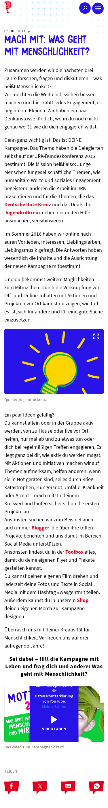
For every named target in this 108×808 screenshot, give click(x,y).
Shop (82, 600)
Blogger (40, 527)
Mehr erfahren (54, 706)
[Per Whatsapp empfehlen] (96, 792)
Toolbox (75, 551)
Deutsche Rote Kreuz (27, 204)
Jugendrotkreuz (23, 212)
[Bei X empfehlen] (47, 792)
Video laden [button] (54, 728)
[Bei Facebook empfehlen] (18, 792)
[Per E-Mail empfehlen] (75, 792)
